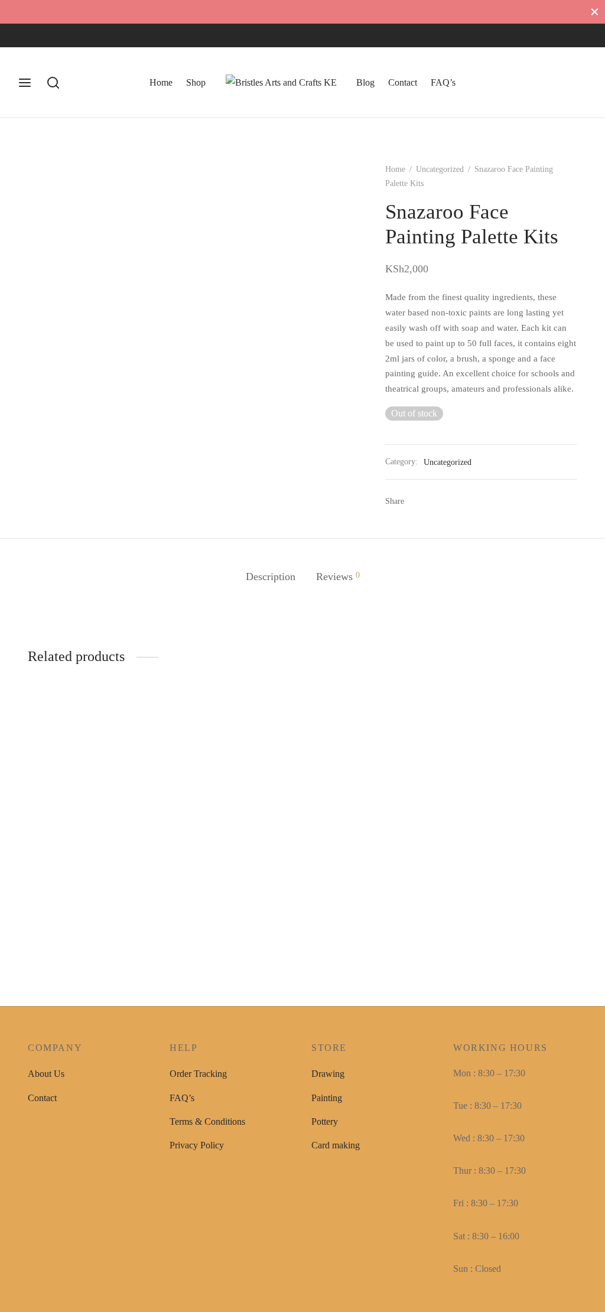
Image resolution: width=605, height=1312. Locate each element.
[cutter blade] (232, 763)
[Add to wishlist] (148, 860)
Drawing (327, 1074)
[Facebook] (26, 35)
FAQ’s (443, 82)
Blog (365, 82)
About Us (46, 1074)
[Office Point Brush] (515, 784)
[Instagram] (50, 35)
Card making (335, 1145)
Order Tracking (198, 1074)
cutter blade (191, 820)
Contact (402, 82)
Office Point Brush (488, 861)
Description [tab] (270, 576)
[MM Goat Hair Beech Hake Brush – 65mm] (90, 784)
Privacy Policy (197, 1145)
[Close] (594, 11)
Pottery (324, 1121)
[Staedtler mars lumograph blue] (373, 784)
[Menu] (25, 82)
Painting (326, 1098)
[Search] (53, 83)
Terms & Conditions (207, 1121)
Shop (196, 82)
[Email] (453, 501)
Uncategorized (440, 169)
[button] (54, 910)
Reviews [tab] (338, 576)
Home (161, 82)
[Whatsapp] (74, 35)
